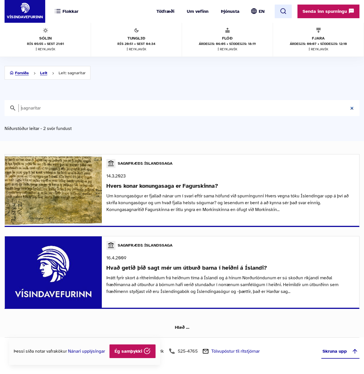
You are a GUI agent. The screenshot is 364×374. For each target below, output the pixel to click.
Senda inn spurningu (325, 11)
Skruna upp (334, 351)
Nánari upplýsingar (86, 351)
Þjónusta (230, 11)
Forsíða (22, 73)
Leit (43, 73)
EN (261, 11)
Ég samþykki (129, 351)
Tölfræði (165, 11)
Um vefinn (197, 11)
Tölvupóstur (235, 351)
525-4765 (188, 351)
